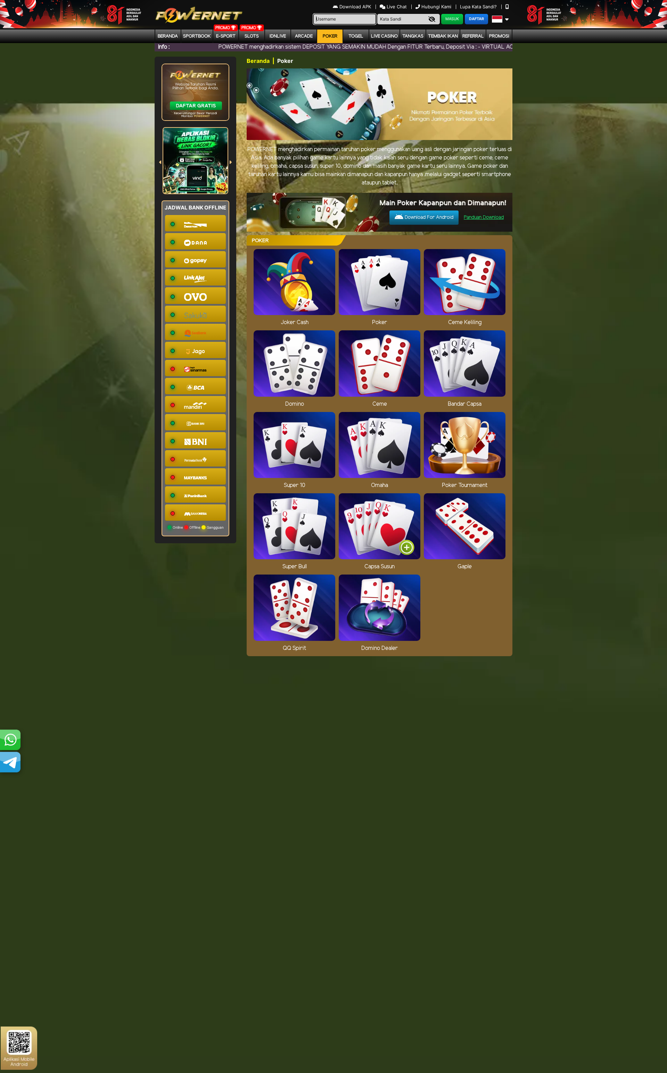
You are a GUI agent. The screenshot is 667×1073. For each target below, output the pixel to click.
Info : (164, 47)
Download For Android (428, 218)
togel (355, 36)
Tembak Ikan (443, 36)
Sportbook (197, 36)
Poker (330, 36)
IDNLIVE (278, 36)
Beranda (168, 36)
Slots (252, 36)
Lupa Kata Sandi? (479, 6)
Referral (473, 36)
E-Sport (226, 36)
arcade (304, 36)
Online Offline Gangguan (198, 527)
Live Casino (384, 36)
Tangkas (412, 36)
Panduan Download (484, 218)
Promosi (499, 36)
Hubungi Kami (436, 6)
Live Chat (396, 6)
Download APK (355, 6)
